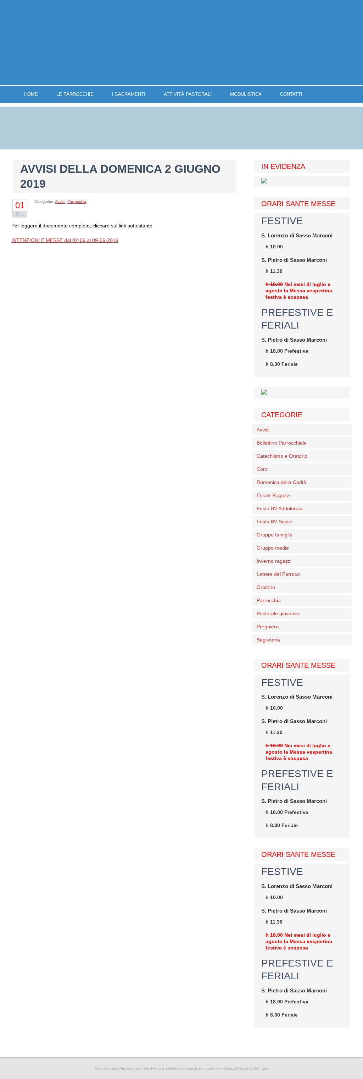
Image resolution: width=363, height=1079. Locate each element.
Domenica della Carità (281, 482)
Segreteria (268, 640)
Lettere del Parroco (278, 574)
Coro (262, 469)
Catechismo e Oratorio (282, 456)
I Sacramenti (128, 94)
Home (31, 94)
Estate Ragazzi (273, 495)
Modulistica (246, 94)
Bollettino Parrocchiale (282, 443)
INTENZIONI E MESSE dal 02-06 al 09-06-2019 (64, 240)
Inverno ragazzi (274, 561)
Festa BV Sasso (274, 521)
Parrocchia (76, 201)
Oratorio (266, 587)
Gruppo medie (273, 548)
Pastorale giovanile (278, 613)
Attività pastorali (188, 94)
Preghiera (268, 626)
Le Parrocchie (75, 94)
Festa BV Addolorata (280, 508)
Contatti (291, 94)
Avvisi (60, 201)
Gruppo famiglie (274, 535)
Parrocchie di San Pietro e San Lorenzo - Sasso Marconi (181, 42)
